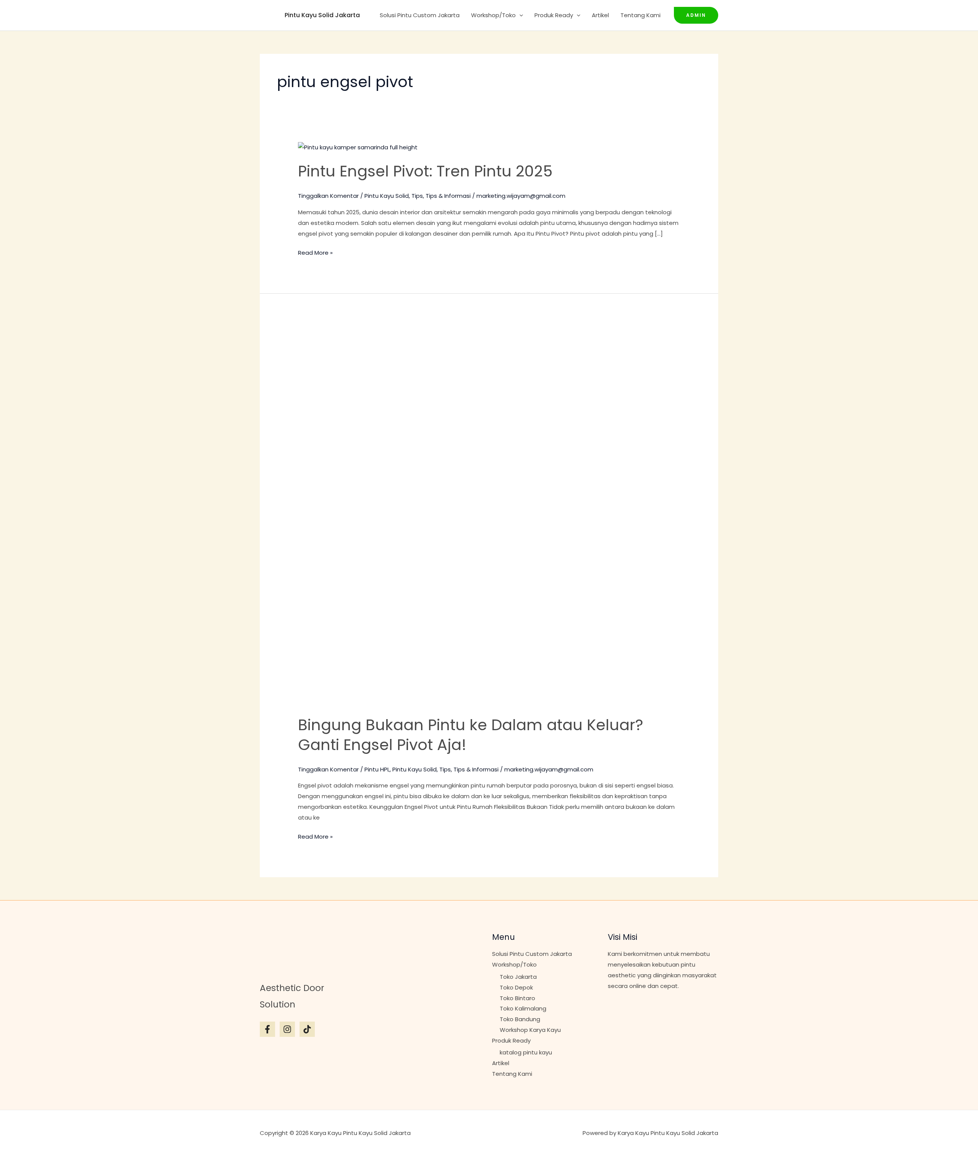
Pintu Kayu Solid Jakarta (322, 15)
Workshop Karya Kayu (530, 1030)
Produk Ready (553, 15)
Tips (417, 196)
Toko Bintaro (517, 998)
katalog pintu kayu (526, 1052)
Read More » (315, 252)
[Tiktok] (307, 1029)
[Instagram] (287, 1029)
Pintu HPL (377, 769)
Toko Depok (516, 987)
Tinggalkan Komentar (328, 196)
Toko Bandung (520, 1019)
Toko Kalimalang (523, 1008)
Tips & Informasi (448, 196)
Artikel (600, 15)
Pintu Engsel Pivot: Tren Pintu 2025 (425, 171)
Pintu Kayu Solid (386, 196)
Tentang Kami (640, 15)
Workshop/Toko (493, 15)
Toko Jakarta (518, 977)
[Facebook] (267, 1029)
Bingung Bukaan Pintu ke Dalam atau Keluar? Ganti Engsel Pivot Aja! (470, 734)
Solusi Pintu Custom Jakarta (420, 15)
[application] (519, 15)
